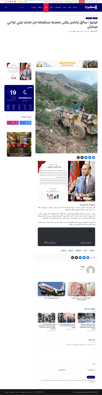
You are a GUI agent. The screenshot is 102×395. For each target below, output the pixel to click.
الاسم (93, 363)
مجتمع (64, 7)
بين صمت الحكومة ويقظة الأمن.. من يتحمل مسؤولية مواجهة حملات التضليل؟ (66, 325)
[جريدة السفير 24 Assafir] (91, 7)
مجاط (70, 250)
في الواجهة (89, 18)
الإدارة (93, 31)
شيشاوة (78, 250)
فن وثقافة (40, 7)
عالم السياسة (58, 7)
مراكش (63, 250)
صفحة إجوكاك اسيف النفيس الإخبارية (68, 243)
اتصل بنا (6, 392)
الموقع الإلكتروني (61, 369)
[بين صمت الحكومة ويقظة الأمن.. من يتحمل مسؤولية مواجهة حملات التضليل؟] (66, 318)
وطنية (69, 7)
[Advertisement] (51, 46)
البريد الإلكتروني (91, 369)
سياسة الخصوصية (24, 392)
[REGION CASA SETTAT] (66, 181)
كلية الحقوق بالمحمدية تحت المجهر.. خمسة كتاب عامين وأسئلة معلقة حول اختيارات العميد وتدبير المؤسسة (54, 1)
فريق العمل (12, 392)
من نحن (17, 392)
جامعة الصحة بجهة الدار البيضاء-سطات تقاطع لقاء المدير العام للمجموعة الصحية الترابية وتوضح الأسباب (87, 326)
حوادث (46, 7)
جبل (85, 250)
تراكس (91, 250)
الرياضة (51, 7)
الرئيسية (75, 7)
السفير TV (33, 7)
